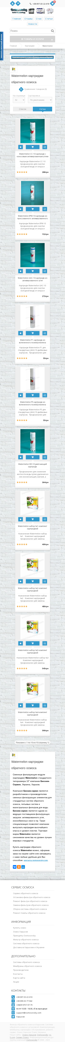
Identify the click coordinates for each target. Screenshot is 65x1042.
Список (22, 109)
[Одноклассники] (19, 867)
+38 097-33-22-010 (41, 4)
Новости (32, 23)
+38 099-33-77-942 (24, 1001)
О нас (39, 18)
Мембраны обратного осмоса (27, 966)
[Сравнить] (44, 147)
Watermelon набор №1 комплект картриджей (32, 527)
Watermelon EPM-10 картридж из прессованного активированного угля (32, 217)
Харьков (20, 1016)
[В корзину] (33, 147)
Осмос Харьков (20, 931)
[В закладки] (20, 147)
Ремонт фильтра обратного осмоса (30, 901)
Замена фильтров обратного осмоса (31, 905)
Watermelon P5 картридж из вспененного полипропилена (32, 403)
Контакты (18, 974)
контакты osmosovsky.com (36, 860)
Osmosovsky (42, 1035)
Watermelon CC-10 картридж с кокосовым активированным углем (32, 155)
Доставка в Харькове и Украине (28, 947)
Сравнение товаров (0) (35, 89)
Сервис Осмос (22, 1037)
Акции (16, 981)
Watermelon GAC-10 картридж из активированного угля (32, 279)
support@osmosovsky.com (28, 1012)
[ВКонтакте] (14, 867)
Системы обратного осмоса (26, 962)
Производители (21, 970)
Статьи (49, 18)
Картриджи (29, 46)
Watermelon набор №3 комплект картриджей (32, 651)
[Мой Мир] (23, 867)
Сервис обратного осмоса (25, 893)
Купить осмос (19, 927)
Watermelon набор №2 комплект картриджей (32, 589)
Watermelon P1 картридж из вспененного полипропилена (32, 341)
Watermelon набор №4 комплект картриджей (32, 713)
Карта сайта (19, 977)
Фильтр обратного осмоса (26, 939)
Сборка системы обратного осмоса (30, 909)
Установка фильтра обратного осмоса (31, 897)
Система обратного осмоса (26, 943)
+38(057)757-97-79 (24, 1005)
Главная (16, 18)
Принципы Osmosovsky (24, 935)
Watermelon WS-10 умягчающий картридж (32, 465)
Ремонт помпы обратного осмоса (29, 913)
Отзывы (28, 18)
